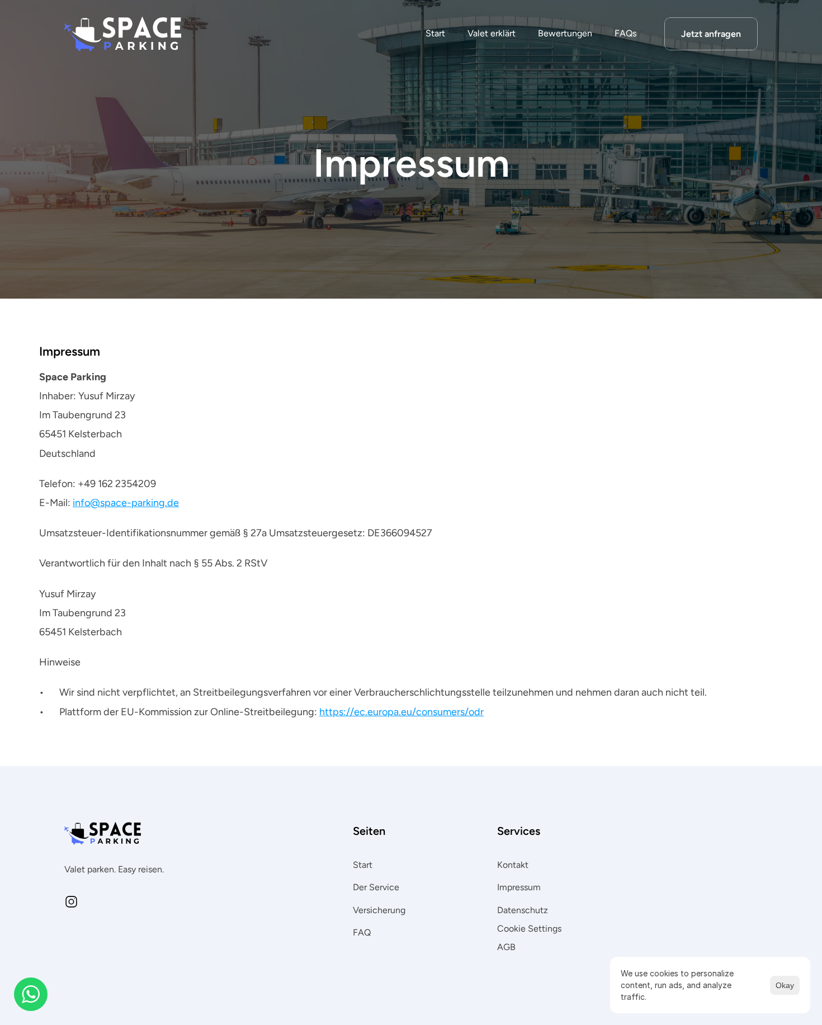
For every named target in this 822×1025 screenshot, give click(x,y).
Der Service (376, 887)
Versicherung (379, 910)
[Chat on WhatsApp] (31, 994)
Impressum (519, 887)
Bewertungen (565, 33)
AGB (506, 947)
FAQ (362, 932)
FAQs (625, 33)
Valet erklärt (491, 33)
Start (435, 33)
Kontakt (512, 864)
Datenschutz (522, 910)
